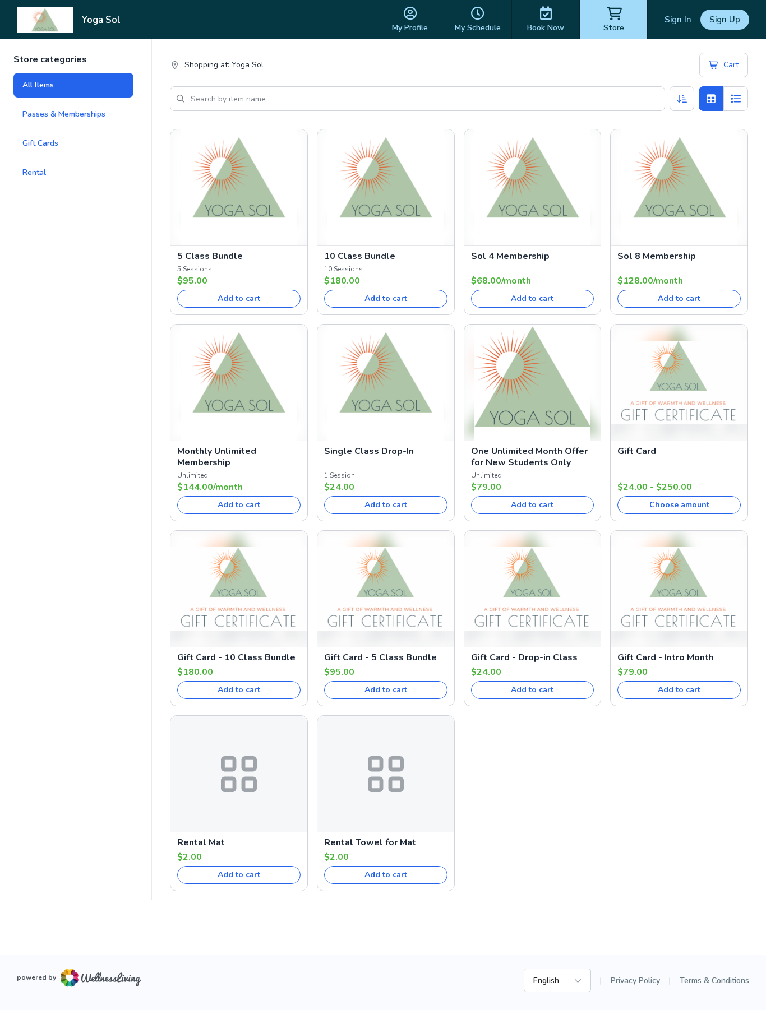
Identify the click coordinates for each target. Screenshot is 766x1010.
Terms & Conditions (714, 980)
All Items (38, 85)
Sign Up (724, 19)
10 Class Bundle (359, 256)
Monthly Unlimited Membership (216, 457)
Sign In (678, 19)
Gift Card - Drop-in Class (524, 657)
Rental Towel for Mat (370, 842)
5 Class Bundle (210, 256)
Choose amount (679, 504)
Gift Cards (40, 143)
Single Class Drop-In (369, 451)
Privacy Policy (635, 980)
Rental (34, 172)
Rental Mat (201, 842)
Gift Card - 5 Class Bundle (380, 657)
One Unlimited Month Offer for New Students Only (529, 457)
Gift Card (636, 451)
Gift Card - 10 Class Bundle (236, 657)
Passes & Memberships (63, 114)
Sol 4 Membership (510, 256)
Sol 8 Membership (656, 256)
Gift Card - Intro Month (665, 657)
